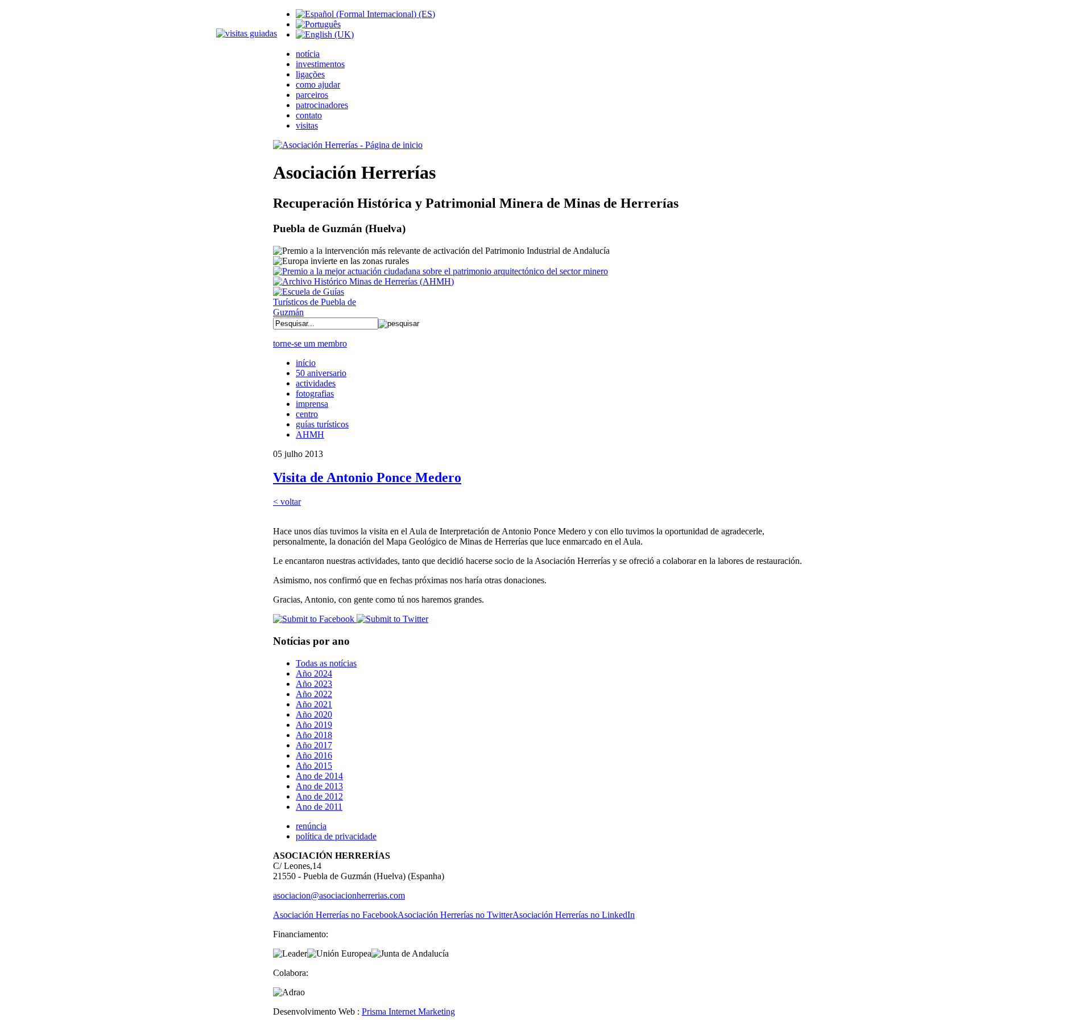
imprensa (312, 404)
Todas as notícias (326, 663)
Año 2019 (314, 725)
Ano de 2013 (319, 786)
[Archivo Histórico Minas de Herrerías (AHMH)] (363, 281)
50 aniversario (321, 373)
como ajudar (318, 84)
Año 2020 (314, 714)
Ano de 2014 (319, 776)
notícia (308, 54)
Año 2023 (314, 684)
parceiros (312, 95)
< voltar (287, 501)
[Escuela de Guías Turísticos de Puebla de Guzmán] (318, 312)
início (306, 363)
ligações (310, 74)
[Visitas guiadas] (246, 33)
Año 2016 (314, 755)
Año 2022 (314, 694)
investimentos (320, 64)
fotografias (315, 393)
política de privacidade (336, 836)
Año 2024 (314, 673)
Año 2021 (314, 704)
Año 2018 (314, 735)
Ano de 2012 (319, 796)
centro (307, 414)
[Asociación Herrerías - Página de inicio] (348, 145)
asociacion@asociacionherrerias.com (339, 895)
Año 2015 (314, 765)
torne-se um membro (310, 343)
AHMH (310, 434)
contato (309, 115)
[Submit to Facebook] (313, 619)
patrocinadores (322, 105)
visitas (307, 125)
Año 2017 (314, 745)
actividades (316, 383)
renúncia (311, 826)
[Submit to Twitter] (391, 619)
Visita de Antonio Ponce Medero (367, 477)
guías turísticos (322, 424)
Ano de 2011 (319, 806)
